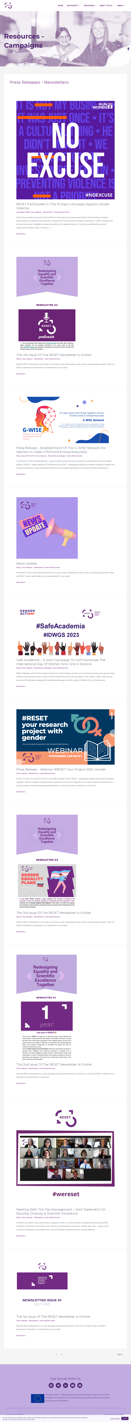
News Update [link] (26, 563)
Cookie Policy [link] (120, 1415)
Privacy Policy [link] (109, 1415)
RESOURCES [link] (89, 6)
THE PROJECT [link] (72, 6)
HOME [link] (60, 6)
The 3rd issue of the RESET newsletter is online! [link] (53, 913)
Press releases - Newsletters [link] (42, 212)
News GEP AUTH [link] (27, 456)
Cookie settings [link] (115, 1418)
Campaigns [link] (20, 212)
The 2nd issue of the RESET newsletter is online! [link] (54, 1064)
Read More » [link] (21, 233)
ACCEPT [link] (125, 1418)
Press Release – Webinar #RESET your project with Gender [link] (61, 769)
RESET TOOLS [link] (106, 6)
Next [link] (120, 1354)
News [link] (28, 212)
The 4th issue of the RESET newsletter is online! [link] (53, 355)
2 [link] (61, 1354)
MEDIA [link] (120, 6)
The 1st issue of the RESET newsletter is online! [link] (53, 1317)
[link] (128, 48)
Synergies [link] (61, 456)
